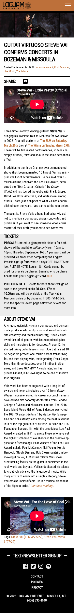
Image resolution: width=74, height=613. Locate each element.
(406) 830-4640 (37, 600)
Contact (37, 576)
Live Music (9, 71)
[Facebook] (25, 566)
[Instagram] (40, 566)
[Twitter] (33, 566)
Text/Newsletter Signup (37, 555)
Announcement (44, 67)
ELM (56, 67)
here (49, 276)
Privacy (37, 587)
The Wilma (22, 71)
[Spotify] (48, 566)
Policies (37, 582)
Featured (64, 67)
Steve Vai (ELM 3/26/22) (26, 537)
